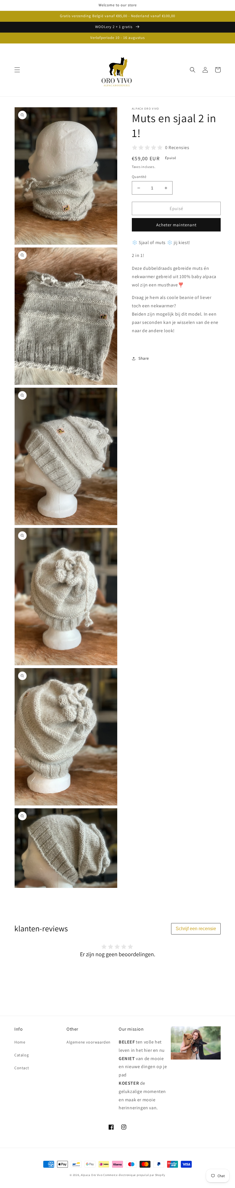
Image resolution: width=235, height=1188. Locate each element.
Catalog (21, 1055)
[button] (17, 70)
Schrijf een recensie (196, 928)
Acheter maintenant (176, 224)
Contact (21, 1067)
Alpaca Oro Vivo (92, 1175)
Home (19, 1042)
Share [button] (143, 358)
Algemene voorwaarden (88, 1042)
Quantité (139, 176)
